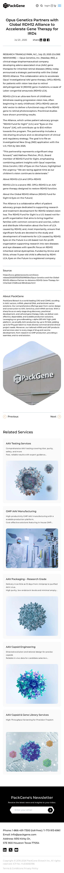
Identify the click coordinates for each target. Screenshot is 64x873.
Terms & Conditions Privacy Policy (20, 868)
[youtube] (16, 850)
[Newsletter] (50, 810)
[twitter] (10, 850)
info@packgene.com (23, 834)
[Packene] (14, 5)
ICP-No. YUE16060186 (24, 863)
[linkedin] (5, 850)
